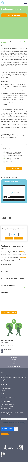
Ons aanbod (14, 357)
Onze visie (3, 387)
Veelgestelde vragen (6, 375)
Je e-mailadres (4, 271)
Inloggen (3, 2)
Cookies (3, 380)
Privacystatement (5, 379)
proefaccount (15, 256)
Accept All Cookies (19, 238)
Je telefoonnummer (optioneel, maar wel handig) (12, 278)
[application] (14, 193)
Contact (14, 363)
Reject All (9, 238)
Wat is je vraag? (5, 292)
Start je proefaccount (14, 15)
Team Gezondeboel (6, 388)
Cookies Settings (13, 234)
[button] (14, 193)
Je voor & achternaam (6, 264)
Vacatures (3, 392)
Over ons (14, 359)
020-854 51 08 (22, 257)
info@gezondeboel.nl (9, 352)
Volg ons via (10, 366)
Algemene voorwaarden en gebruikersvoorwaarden (13, 377)
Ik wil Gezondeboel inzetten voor (8, 285)
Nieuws (14, 361)
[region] (14, 233)
